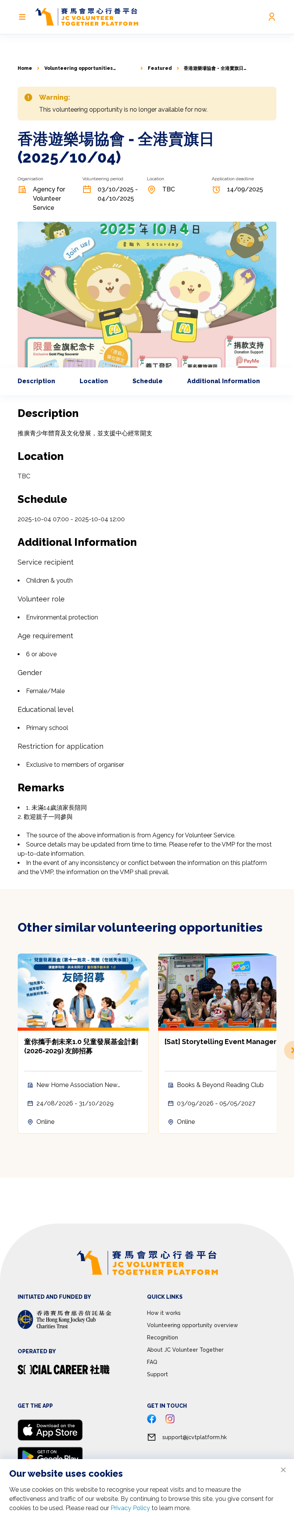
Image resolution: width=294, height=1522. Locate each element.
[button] (276, 1050)
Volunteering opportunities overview (78, 68)
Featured (160, 68)
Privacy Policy (130, 1508)
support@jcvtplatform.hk (194, 1437)
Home (25, 68)
